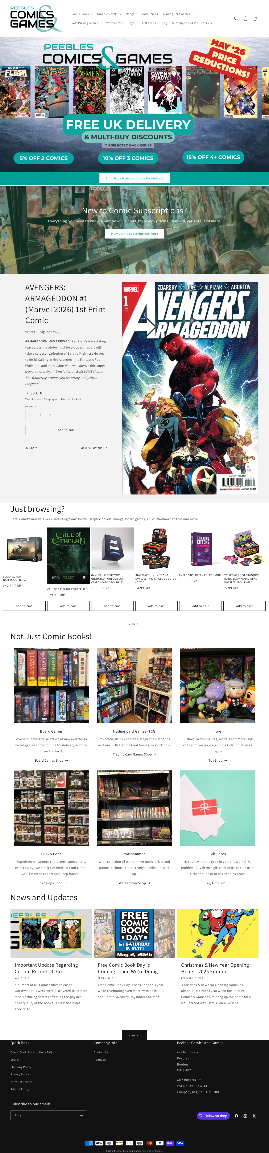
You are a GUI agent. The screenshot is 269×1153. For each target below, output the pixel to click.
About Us (100, 1060)
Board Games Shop (49, 760)
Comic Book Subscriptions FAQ (31, 1052)
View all (135, 624)
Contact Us (101, 1052)
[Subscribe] (81, 1115)
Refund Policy (20, 1089)
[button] (82, 13)
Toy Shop (215, 760)
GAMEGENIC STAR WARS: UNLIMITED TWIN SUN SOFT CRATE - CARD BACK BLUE (108, 578)
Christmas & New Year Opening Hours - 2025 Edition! (215, 967)
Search (15, 1060)
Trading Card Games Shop (132, 754)
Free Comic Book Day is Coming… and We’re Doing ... (130, 967)
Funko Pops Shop (49, 883)
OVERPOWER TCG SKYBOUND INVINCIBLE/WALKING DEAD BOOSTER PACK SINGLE (241, 578)
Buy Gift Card (215, 883)
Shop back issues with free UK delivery (134, 178)
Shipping (49, 399)
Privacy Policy (20, 1074)
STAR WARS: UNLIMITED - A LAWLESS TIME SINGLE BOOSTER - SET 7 (155, 578)
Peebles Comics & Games (127, 1150)
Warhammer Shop (132, 883)
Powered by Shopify (153, 1150)
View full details (91, 448)
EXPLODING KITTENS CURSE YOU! (200, 575)
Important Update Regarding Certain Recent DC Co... (46, 967)
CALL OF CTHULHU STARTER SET (67, 589)
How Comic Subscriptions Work (134, 234)
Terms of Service (22, 1082)
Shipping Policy (21, 1067)
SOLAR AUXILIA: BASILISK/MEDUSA (14, 578)
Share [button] (33, 448)
